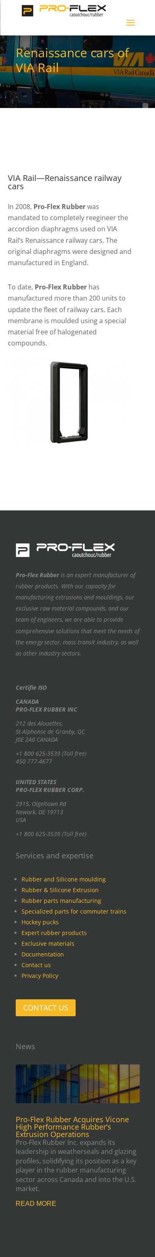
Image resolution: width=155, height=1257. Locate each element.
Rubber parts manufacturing (61, 901)
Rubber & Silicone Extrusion (60, 890)
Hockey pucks (40, 922)
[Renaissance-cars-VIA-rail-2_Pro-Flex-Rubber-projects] (70, 441)
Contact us (36, 965)
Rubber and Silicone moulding (63, 879)
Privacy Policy (39, 976)
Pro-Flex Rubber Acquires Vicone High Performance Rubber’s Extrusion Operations (72, 1126)
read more (36, 1203)
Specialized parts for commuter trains (73, 911)
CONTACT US (45, 1008)
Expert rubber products (54, 933)
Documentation (42, 954)
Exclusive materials (47, 943)
